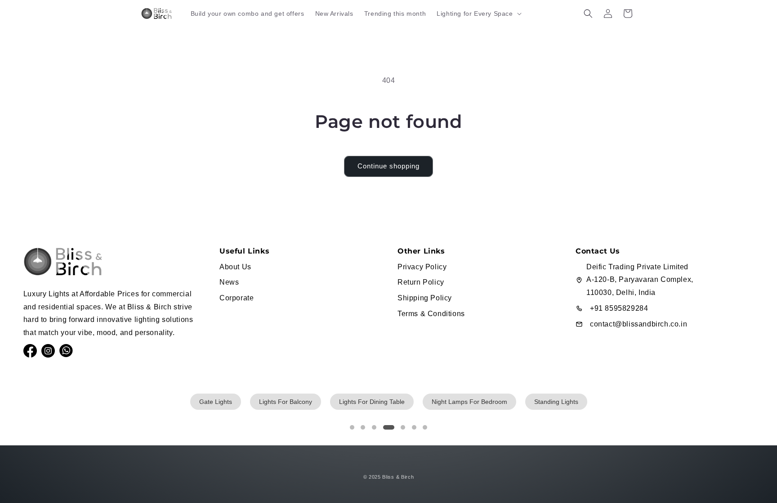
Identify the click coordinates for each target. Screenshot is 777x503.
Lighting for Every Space (475, 13)
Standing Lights (556, 401)
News (229, 282)
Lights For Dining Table (372, 401)
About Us (235, 267)
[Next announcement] (633, 33)
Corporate (236, 298)
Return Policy (420, 282)
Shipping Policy (424, 298)
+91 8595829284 (619, 308)
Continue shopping (388, 166)
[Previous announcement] (144, 33)
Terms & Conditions (431, 313)
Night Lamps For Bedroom (469, 401)
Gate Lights (215, 401)
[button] (478, 13)
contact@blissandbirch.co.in (638, 324)
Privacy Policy (422, 267)
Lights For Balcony (285, 401)
